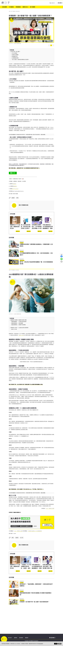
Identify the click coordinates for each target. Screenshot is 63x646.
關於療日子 (10, 637)
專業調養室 (18, 7)
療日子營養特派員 (18, 43)
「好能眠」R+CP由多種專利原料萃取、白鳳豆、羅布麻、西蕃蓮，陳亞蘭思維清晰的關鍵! (26, 568)
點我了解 (17, 231)
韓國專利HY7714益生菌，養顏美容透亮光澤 (15, 226)
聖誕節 (13, 197)
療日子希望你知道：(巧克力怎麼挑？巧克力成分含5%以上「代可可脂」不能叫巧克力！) (26, 489)
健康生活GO (25, 7)
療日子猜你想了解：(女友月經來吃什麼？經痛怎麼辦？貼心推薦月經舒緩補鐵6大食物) (26, 384)
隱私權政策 (21, 637)
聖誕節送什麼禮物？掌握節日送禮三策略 (18, 320)
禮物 (13, 537)
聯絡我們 (26, 637)
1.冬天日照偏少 (14, 53)
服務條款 (15, 637)
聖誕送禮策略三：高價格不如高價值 (18, 324)
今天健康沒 (11, 7)
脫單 (17, 197)
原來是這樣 (17, 11)
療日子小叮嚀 (14, 329)
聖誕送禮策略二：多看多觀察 (17, 323)
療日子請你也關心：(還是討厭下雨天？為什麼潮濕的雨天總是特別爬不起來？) (24, 168)
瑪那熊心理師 (21, 335)
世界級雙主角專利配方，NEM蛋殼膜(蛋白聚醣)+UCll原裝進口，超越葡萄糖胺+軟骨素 (37, 228)
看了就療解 (32, 7)
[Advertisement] (31, 620)
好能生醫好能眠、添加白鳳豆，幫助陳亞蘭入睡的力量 (47, 566)
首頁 (10, 11)
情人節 (21, 537)
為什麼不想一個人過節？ (15, 51)
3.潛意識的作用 (14, 56)
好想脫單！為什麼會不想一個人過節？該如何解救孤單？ (34, 601)
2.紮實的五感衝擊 (14, 54)
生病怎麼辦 (4, 7)
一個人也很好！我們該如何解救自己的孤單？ (20, 59)
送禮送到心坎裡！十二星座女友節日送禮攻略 (19, 327)
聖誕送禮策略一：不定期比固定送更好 (18, 321)
